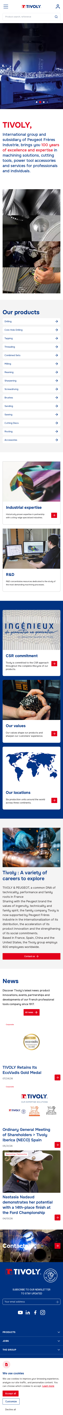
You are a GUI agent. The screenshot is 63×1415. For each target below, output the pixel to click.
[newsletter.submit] (57, 1302)
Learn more (48, 1386)
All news (29, 1012)
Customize (11, 1401)
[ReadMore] (57, 1077)
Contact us (29, 956)
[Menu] (6, 6)
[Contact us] (57, 1246)
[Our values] (54, 733)
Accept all (10, 1393)
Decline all (10, 1409)
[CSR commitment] (54, 663)
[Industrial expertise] (54, 515)
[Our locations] (54, 800)
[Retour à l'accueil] (31, 6)
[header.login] (57, 6)
